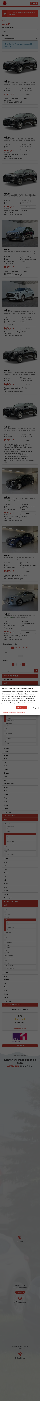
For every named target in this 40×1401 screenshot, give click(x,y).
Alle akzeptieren (21, 708)
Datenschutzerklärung (8, 712)
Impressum (21, 712)
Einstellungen (33, 708)
